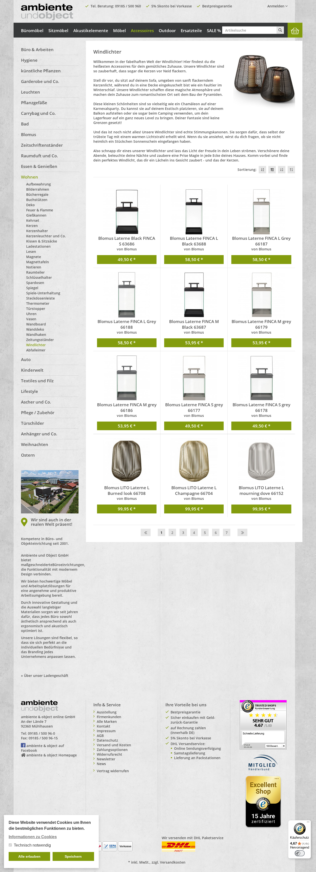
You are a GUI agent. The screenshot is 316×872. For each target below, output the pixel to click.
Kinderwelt (32, 370)
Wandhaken (36, 334)
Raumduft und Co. (39, 156)
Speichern (73, 856)
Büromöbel (32, 30)
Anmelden (276, 6)
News (101, 763)
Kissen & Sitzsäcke (41, 241)
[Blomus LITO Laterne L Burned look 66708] (127, 461)
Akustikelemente (90, 30)
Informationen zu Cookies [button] (33, 837)
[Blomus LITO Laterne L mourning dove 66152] (261, 461)
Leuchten (30, 92)
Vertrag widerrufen (113, 771)
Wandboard (36, 324)
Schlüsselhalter (39, 277)
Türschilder (32, 423)
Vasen (31, 319)
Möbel (119, 30)
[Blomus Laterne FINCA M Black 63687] (194, 295)
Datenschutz (107, 740)
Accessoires (142, 30)
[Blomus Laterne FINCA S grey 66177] (194, 378)
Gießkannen (36, 215)
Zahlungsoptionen (112, 749)
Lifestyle (29, 391)
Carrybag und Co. (38, 113)
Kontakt (103, 726)
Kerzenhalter (37, 230)
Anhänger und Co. (39, 434)
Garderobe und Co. (40, 81)
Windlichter (36, 345)
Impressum (106, 731)
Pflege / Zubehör (37, 412)
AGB (100, 735)
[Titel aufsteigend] (272, 169)
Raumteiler (35, 272)
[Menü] (308, 823)
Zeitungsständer (40, 339)
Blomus (28, 134)
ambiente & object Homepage (51, 755)
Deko (30, 205)
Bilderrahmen (37, 189)
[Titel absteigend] (262, 169)
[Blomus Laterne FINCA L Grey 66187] (261, 211)
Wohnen (29, 177)
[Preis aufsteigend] (291, 169)
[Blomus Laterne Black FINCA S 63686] (127, 211)
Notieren (33, 267)
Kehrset (32, 220)
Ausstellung (107, 712)
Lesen (31, 251)
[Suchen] (280, 30)
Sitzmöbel (58, 30)
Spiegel (32, 287)
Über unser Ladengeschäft (46, 675)
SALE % (214, 30)
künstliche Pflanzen (41, 71)
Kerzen (32, 225)
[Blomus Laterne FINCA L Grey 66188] (127, 295)
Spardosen (35, 282)
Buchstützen (36, 199)
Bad (25, 124)
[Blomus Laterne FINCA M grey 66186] (127, 378)
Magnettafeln (37, 262)
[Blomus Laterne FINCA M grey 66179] (261, 295)
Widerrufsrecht (109, 754)
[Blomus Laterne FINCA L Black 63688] (194, 211)
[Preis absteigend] (281, 169)
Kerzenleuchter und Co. (46, 236)
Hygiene (29, 60)
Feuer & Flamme (39, 210)
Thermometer (37, 303)
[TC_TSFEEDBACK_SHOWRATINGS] (263, 724)
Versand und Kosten (114, 745)
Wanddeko (35, 329)
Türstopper (35, 308)
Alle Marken (107, 721)
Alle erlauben (29, 856)
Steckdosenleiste (40, 298)
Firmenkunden (109, 716)
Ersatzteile (191, 30)
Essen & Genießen (39, 166)
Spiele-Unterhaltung (43, 293)
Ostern (28, 455)
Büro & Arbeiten (37, 49)
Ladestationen (38, 246)
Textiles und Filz (37, 381)
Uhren (31, 313)
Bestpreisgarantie (217, 6)
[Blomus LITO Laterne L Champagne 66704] (194, 461)
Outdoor (167, 30)
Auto (26, 359)
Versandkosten (172, 862)
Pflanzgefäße (34, 102)
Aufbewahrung (38, 184)
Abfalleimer (35, 350)
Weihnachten (34, 444)
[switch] (300, 853)
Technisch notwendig (32, 845)
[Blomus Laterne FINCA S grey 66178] (261, 378)
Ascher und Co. (36, 402)
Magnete (33, 256)
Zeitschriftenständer (42, 145)
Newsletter (106, 759)
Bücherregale (37, 194)
